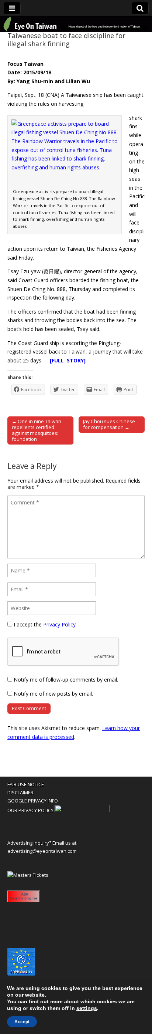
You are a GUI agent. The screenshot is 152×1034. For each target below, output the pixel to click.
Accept (22, 1021)
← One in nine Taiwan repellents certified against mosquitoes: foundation (36, 430)
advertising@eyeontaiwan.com (42, 851)
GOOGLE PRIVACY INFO (32, 800)
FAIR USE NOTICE (25, 784)
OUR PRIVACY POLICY (30, 810)
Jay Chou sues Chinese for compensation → (109, 424)
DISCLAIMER (20, 792)
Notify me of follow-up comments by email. (66, 679)
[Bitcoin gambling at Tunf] (82, 810)
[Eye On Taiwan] (76, 24)
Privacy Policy (59, 624)
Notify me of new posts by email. (53, 693)
